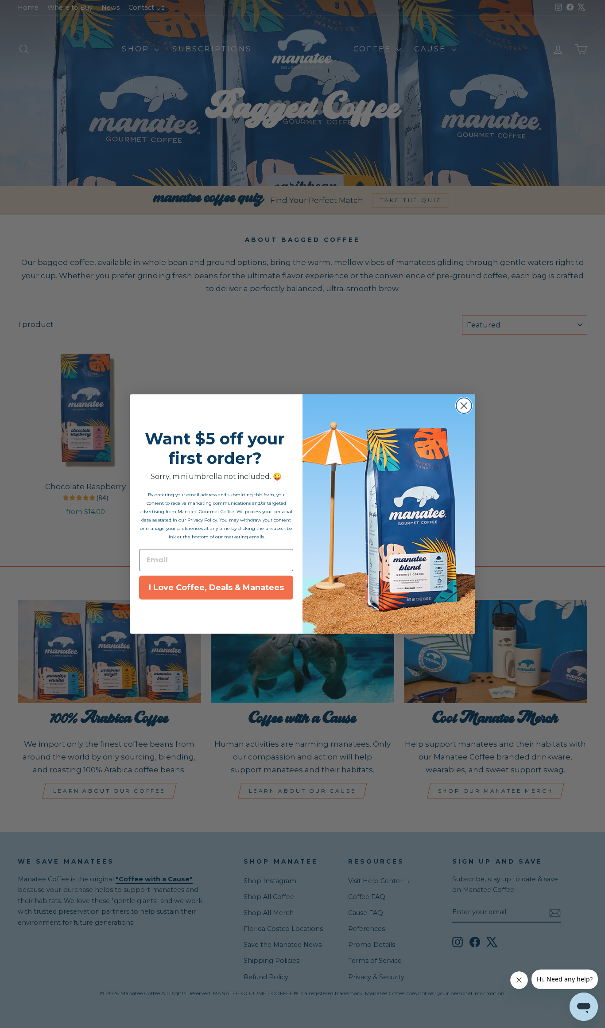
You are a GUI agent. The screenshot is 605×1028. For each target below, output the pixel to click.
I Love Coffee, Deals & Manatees (216, 587)
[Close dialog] (464, 405)
